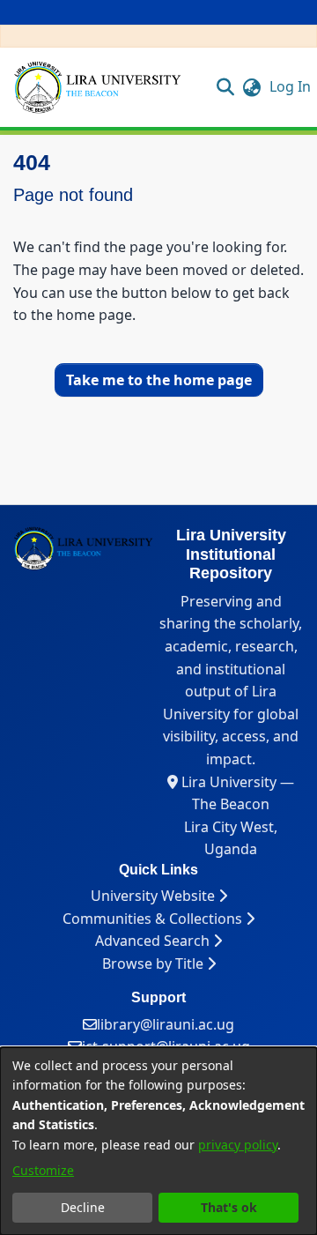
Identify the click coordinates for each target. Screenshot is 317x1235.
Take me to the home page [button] (159, 380)
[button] (226, 86)
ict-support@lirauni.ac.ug (166, 1046)
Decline (83, 1207)
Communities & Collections (154, 918)
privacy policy (237, 1144)
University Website (154, 895)
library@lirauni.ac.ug (165, 1024)
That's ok (229, 1207)
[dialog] (158, 1141)
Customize (43, 1170)
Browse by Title (154, 963)
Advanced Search (154, 940)
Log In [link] (291, 86)
